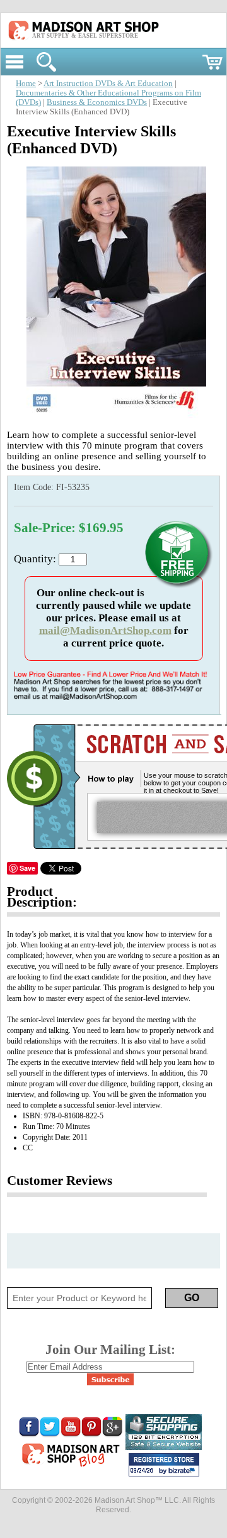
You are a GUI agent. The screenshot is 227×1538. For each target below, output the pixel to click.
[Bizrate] (183, 1471)
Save (27, 868)
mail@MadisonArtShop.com (105, 630)
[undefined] (113, 414)
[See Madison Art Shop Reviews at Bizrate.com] (164, 1464)
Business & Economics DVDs (97, 102)
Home (26, 83)
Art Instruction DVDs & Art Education (108, 83)
